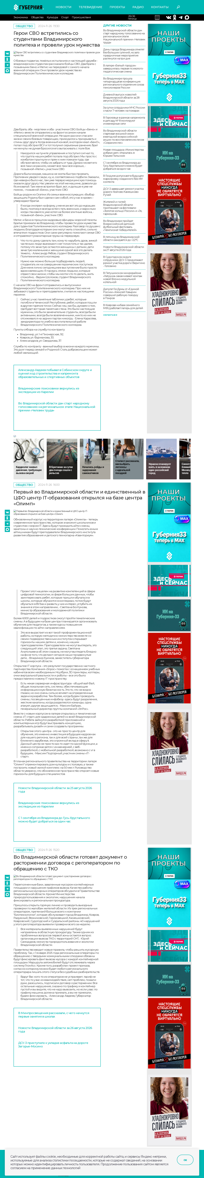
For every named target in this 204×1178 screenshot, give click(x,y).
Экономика (21, 17)
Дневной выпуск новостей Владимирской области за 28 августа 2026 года (121, 97)
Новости (63, 7)
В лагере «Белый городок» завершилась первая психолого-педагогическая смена (123, 68)
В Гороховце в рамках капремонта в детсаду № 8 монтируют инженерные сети (124, 120)
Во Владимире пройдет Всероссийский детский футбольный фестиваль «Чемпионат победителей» (120, 225)
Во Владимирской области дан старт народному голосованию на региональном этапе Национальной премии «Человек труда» (56, 407)
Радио (138, 7)
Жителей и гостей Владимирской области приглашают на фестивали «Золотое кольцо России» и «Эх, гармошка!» (122, 207)
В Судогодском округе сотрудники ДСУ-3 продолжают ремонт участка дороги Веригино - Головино (124, 261)
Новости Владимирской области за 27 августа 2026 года (123, 248)
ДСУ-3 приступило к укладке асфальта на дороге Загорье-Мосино (53, 1044)
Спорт (65, 17)
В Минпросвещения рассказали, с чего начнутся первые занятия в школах (53, 1014)
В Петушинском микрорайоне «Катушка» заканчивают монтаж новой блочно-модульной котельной (122, 278)
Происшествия (81, 17)
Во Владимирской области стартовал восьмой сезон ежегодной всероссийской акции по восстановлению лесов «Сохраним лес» (123, 136)
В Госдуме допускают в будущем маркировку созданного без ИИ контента (123, 178)
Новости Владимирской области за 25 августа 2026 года (55, 789)
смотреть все (110, 315)
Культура (52, 17)
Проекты (117, 7)
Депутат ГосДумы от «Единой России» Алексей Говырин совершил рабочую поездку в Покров (121, 294)
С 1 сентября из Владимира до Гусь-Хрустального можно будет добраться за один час (122, 165)
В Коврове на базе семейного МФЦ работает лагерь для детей (123, 307)
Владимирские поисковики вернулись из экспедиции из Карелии (48, 390)
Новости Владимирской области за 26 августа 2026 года (55, 1029)
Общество (37, 17)
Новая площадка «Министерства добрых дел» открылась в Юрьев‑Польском (123, 152)
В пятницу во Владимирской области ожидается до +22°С (121, 238)
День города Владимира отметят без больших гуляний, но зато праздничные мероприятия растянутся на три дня (123, 54)
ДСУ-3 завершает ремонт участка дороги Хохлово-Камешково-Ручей (123, 191)
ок (185, 1160)
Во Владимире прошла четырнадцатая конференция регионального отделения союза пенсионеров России (123, 83)
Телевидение (90, 7)
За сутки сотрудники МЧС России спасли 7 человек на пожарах (124, 109)
